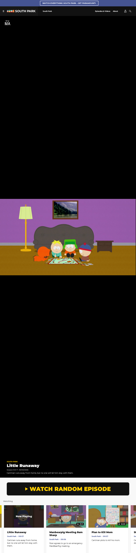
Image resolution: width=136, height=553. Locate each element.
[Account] (125, 11)
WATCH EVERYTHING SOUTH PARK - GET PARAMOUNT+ (69, 3)
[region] (68, 237)
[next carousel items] (132, 522)
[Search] (130, 11)
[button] (5, 454)
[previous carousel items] (4, 522)
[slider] (68, 450)
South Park (12, 462)
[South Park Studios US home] (21, 11)
